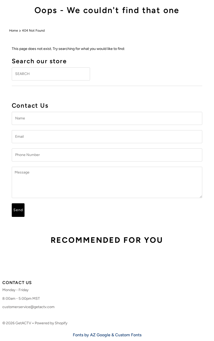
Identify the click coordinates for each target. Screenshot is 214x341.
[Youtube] (115, 268)
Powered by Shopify (51, 323)
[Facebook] (97, 268)
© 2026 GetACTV (16, 323)
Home (13, 30)
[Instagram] (105, 268)
